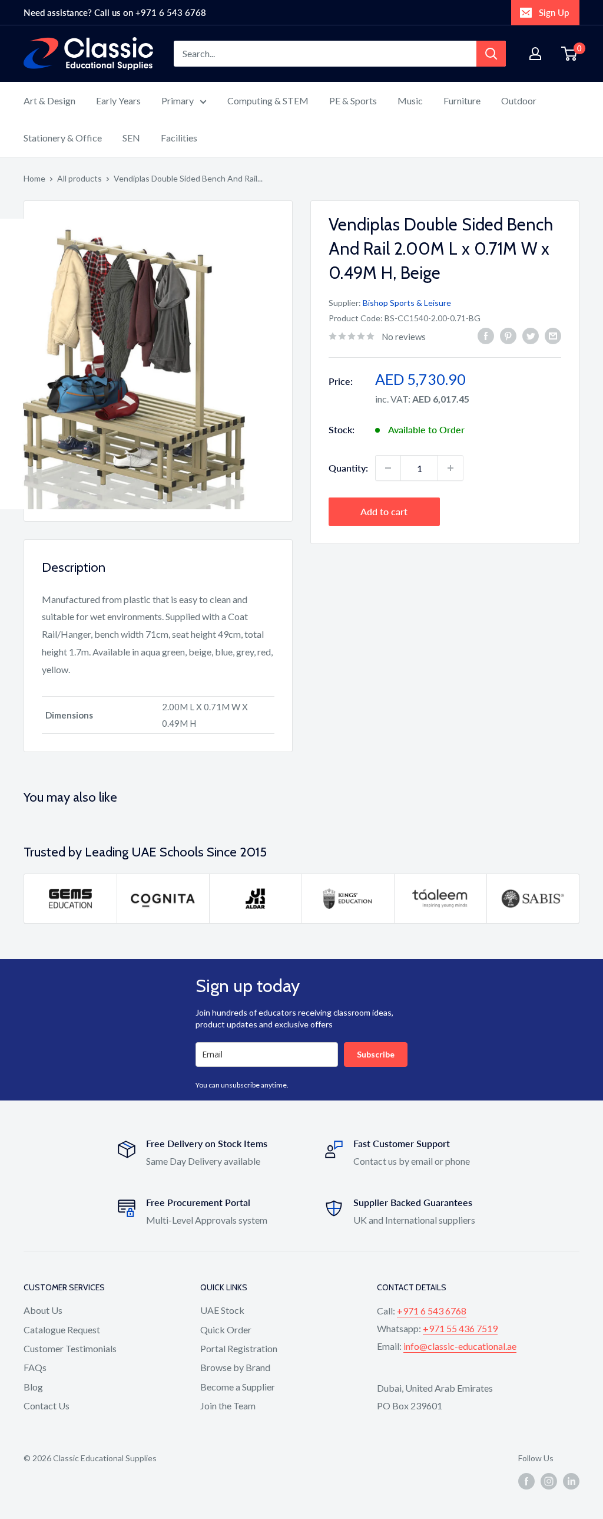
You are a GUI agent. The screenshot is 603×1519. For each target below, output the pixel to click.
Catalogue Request (62, 1329)
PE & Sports (353, 100)
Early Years (118, 100)
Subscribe (376, 1054)
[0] (569, 54)
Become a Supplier (237, 1386)
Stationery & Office (63, 137)
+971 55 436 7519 (460, 1328)
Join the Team (228, 1405)
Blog (33, 1386)
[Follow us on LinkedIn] (571, 1481)
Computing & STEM (268, 100)
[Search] (491, 54)
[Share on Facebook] (486, 335)
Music (410, 100)
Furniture (462, 100)
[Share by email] (553, 335)
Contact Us (46, 1405)
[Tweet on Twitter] (530, 335)
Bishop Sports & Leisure (407, 303)
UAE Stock (222, 1310)
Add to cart (383, 511)
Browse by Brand (235, 1367)
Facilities (179, 137)
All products (79, 178)
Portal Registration (238, 1348)
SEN (131, 137)
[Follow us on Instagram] (549, 1481)
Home (34, 178)
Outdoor (518, 100)
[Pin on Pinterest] (508, 335)
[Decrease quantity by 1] (388, 468)
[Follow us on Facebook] (526, 1481)
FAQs (35, 1367)
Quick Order (225, 1329)
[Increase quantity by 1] (450, 468)
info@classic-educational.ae (459, 1346)
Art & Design (49, 100)
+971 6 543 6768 (431, 1310)
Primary (177, 100)
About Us (43, 1310)
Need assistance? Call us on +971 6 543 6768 (115, 12)
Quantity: (348, 467)
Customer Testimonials (70, 1348)
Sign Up (554, 12)
